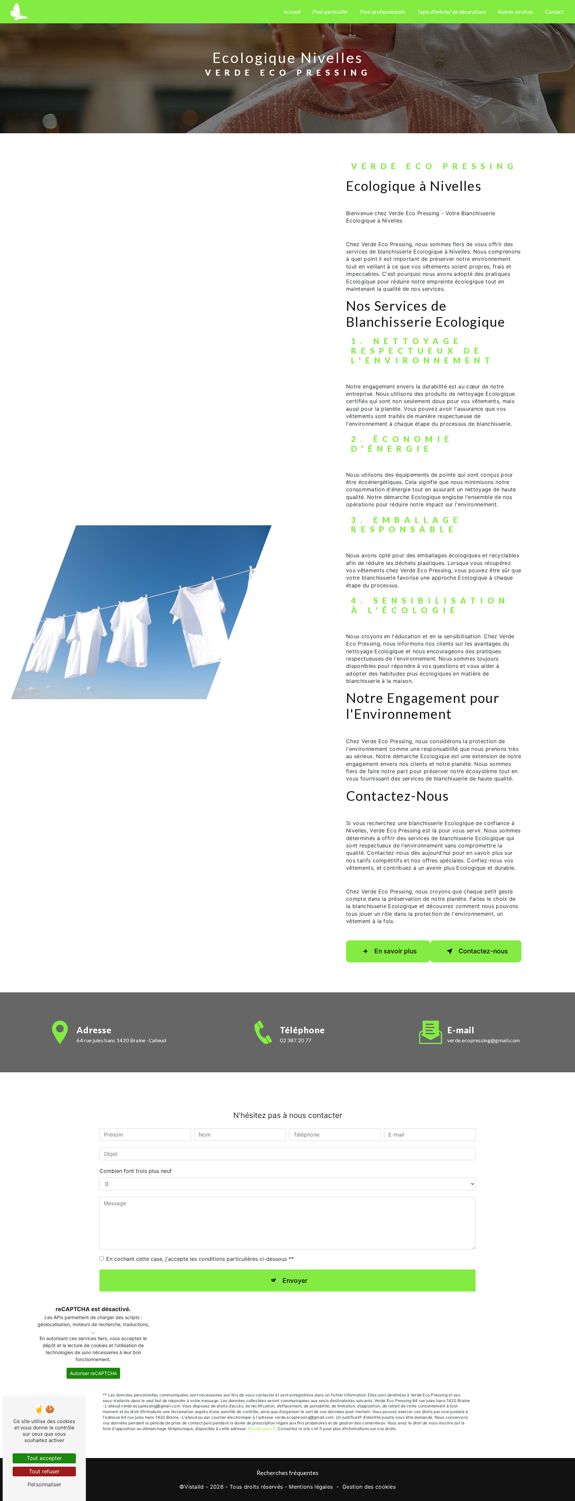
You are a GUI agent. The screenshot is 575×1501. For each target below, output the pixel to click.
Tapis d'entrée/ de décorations (451, 11)
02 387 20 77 (295, 1040)
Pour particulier (330, 11)
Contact (554, 11)
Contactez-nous (483, 951)
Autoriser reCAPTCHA (93, 1373)
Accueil (292, 11)
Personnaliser (44, 1484)
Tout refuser (44, 1471)
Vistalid (194, 1486)
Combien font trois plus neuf (135, 1171)
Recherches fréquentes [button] (287, 1472)
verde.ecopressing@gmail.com (483, 1040)
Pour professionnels (382, 11)
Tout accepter (44, 1458)
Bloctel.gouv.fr (262, 1428)
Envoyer (295, 1280)
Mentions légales (311, 1486)
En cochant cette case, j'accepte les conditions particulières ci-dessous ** (200, 1258)
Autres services (515, 11)
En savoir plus (395, 951)
